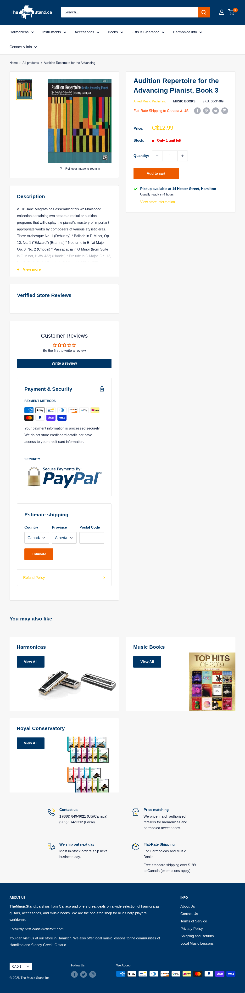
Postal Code (89, 527)
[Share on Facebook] (197, 110)
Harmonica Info (185, 32)
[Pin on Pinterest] (206, 110)
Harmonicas (19, 32)
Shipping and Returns (197, 936)
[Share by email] (224, 110)
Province (59, 527)
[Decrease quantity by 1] (157, 156)
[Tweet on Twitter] (215, 110)
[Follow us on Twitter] (83, 974)
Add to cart (156, 173)
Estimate (39, 554)
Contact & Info (21, 47)
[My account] (221, 12)
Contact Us (189, 914)
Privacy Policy (191, 928)
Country (31, 527)
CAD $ (16, 966)
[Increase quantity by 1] (183, 156)
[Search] (204, 12)
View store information (157, 202)
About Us (187, 906)
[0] (231, 12)
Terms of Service (193, 921)
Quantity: (141, 156)
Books (113, 32)
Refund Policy (34, 577)
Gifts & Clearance (145, 32)
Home (14, 63)
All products (30, 63)
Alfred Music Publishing (150, 101)
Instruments (51, 32)
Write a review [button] (64, 363)
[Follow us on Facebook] (74, 974)
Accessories (84, 32)
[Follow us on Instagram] (92, 974)
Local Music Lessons (197, 943)
